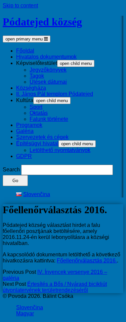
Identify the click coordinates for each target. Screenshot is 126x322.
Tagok (37, 76)
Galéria (25, 131)
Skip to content (20, 5)
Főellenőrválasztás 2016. (87, 260)
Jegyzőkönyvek (48, 70)
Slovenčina (29, 307)
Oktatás (39, 113)
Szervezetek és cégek (42, 137)
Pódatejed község (42, 22)
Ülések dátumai (48, 82)
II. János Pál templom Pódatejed (54, 94)
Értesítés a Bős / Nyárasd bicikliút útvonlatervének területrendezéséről (55, 287)
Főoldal (25, 51)
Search (11, 169)
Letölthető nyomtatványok (60, 150)
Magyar (25, 313)
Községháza (31, 88)
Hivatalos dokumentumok (46, 57)
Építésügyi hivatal (37, 143)
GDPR (24, 156)
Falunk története (49, 119)
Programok (29, 125)
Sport (36, 107)
